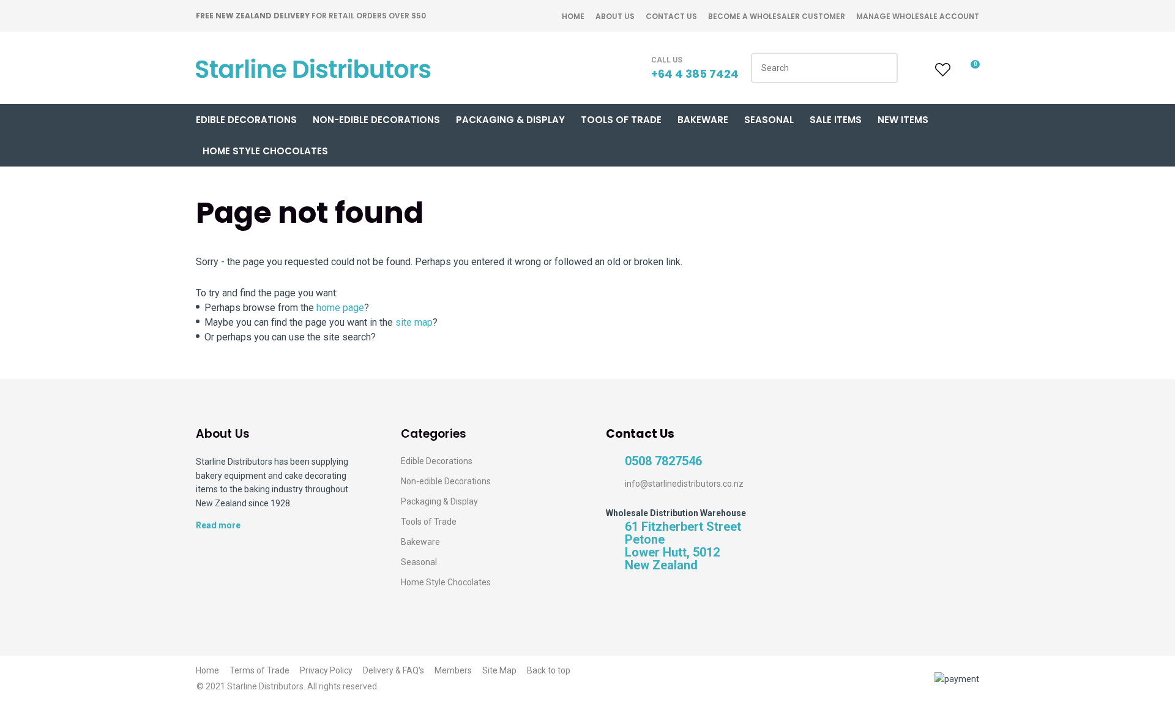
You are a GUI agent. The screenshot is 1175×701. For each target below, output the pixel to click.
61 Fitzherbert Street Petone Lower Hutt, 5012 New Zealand (683, 546)
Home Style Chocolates (265, 150)
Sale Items (836, 119)
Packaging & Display (510, 119)
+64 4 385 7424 (695, 73)
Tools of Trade (621, 119)
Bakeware (702, 119)
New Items (903, 119)
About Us (615, 16)
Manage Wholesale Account (917, 16)
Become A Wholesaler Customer (776, 16)
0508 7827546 (663, 461)
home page (340, 307)
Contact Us (671, 16)
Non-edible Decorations (446, 481)
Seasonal (769, 119)
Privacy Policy (326, 670)
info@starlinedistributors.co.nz (684, 484)
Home (573, 16)
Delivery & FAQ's (393, 670)
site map (414, 322)
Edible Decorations (246, 119)
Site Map (499, 670)
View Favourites (941, 70)
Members (453, 670)
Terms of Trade (259, 670)
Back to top (548, 670)
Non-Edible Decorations (376, 119)
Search (883, 68)
